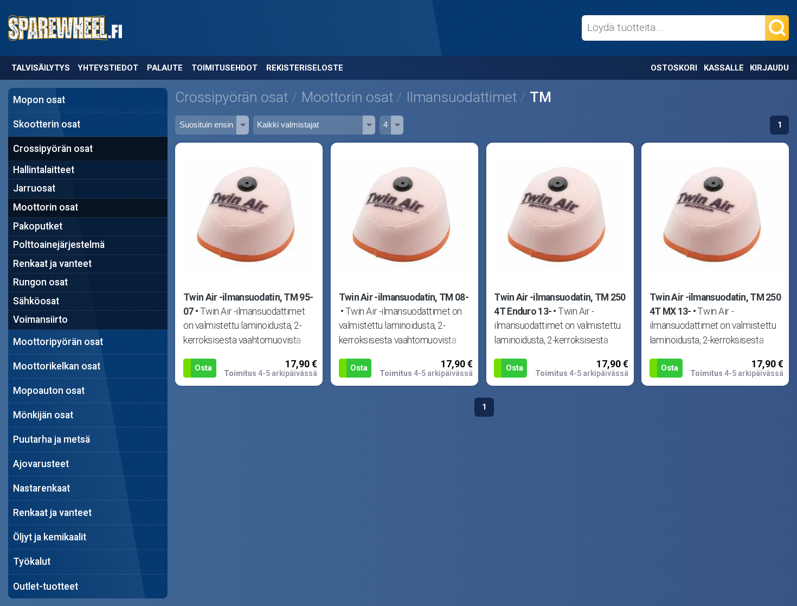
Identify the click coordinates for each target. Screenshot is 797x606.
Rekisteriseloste (304, 68)
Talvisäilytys (40, 68)
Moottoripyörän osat (58, 341)
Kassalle (724, 68)
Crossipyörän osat (53, 148)
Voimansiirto (40, 319)
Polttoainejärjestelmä (59, 244)
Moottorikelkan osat (56, 366)
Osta (203, 368)
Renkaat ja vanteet (52, 263)
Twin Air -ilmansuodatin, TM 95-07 (248, 304)
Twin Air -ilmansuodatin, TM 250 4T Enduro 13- (559, 304)
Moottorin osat (45, 207)
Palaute (165, 68)
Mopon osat (39, 99)
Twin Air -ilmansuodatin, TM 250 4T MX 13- (715, 304)
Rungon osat (40, 282)
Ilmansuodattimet (461, 96)
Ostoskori (674, 68)
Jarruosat (34, 188)
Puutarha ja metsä (51, 439)
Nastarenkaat (41, 488)
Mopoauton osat (49, 390)
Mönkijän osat (43, 415)
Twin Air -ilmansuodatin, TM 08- (403, 297)
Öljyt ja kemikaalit (49, 537)
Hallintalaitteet (43, 169)
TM (540, 96)
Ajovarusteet (41, 463)
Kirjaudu (769, 68)
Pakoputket (37, 226)
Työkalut (31, 561)
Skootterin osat (46, 124)
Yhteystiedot (108, 68)
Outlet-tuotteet (45, 586)
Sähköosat (36, 301)
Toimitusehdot (224, 68)
